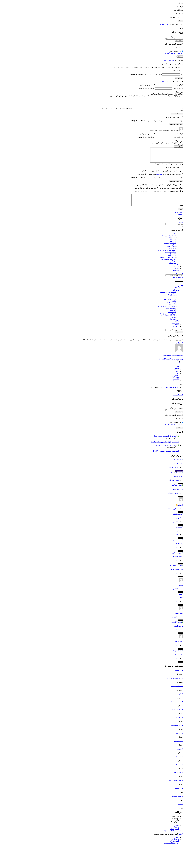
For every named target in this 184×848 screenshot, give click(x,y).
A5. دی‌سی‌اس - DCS (178, 772)
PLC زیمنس (172, 237)
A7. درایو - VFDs (179, 717)
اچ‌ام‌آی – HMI (171, 246)
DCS (174, 244)
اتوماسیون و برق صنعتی (168, 235)
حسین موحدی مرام (177, 569)
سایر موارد (172, 263)
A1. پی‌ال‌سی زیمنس (178, 670)
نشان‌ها (177, 268)
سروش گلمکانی (178, 626)
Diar (181, 597)
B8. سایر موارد (180, 693)
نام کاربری (179, 6)
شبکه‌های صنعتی (170, 252)
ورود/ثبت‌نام (179, 214)
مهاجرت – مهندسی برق (168, 259)
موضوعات (176, 234)
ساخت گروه (175, 827)
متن (176, 146)
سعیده (181, 585)
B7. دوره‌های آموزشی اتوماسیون (176, 701)
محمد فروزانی (178, 463)
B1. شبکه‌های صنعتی (178, 741)
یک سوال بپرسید (178, 277)
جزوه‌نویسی (175, 270)
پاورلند (181, 222)
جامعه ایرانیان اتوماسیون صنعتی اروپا (165, 442)
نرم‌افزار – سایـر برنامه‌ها (168, 257)
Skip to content (178, 212)
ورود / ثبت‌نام (178, 40)
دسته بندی (179, 96)
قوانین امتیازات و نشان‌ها (171, 830)
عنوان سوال (179, 92)
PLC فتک (173, 241)
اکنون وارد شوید (164, 24)
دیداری (180, 146)
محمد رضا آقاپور (178, 489)
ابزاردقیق (173, 254)
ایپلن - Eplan (172, 255)
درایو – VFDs (171, 248)
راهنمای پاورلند (174, 829)
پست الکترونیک (178, 10)
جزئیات (180, 108)
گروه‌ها (177, 371)
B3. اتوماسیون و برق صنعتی (177, 709)
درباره (177, 366)
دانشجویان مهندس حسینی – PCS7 (166, 451)
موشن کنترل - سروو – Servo (166, 250)
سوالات (177, 368)
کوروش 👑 (179, 505)
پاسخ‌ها (177, 375)
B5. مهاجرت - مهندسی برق (177, 796)
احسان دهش (179, 613)
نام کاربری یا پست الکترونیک (173, 44)
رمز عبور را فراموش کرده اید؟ (173, 53)
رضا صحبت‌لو (179, 543)
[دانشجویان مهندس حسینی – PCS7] (167, 445)
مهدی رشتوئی (178, 517)
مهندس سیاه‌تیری (177, 476)
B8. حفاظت (180, 804)
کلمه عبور (179, 14)
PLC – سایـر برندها (170, 243)
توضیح (181, 205)
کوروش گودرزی (178, 556)
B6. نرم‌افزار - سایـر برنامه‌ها (177, 686)
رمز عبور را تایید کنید (176, 17)
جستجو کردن (179, 273)
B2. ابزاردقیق (180, 748)
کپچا (181, 74)
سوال (181, 362)
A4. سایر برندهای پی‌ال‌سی (177, 756)
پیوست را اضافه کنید (177, 113)
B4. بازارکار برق (179, 733)
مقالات (177, 264)
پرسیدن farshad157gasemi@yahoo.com (171, 359)
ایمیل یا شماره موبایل (176, 36)
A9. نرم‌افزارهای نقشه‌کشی (177, 725)
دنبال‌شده (176, 379)
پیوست (181, 110)
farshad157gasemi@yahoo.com (173, 355)
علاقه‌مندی (175, 380)
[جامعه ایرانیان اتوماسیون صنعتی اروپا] (166, 436)
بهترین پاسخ (175, 377)
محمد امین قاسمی (177, 654)
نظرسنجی (176, 369)
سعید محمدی (179, 641)
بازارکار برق (172, 261)
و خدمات (159, 174)
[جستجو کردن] (182, 226)
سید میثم (180, 530)
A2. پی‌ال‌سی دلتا (179, 764)
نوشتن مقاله (175, 266)
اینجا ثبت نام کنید (169, 60)
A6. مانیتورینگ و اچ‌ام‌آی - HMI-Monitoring (173, 678)
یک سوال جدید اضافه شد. (170, 387)
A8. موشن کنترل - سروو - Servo (176, 780)
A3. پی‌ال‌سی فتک (179, 788)
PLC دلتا (173, 239)
